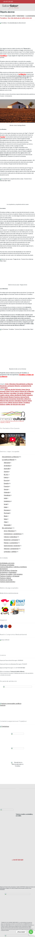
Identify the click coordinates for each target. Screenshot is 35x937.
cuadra (2, 395)
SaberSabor (20, 16)
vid (11, 404)
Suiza (5, 519)
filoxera (10, 397)
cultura (12, 395)
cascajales (13, 393)
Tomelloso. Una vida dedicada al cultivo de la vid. (16, 18)
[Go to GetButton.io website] (31, 935)
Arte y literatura (10, 384)
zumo (23, 404)
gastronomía (4, 399)
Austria (6, 472)
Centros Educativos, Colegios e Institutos (13, 567)
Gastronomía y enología (12, 546)
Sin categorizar (7, 528)
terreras (15, 403)
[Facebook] (21, 1)
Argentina (7, 466)
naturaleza (17, 401)
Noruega (7, 510)
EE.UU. (6, 475)
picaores (24, 401)
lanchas (11, 401)
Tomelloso (26, 403)
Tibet (5, 522)
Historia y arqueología (21, 386)
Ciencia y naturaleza (10, 537)
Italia (5, 507)
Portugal (6, 513)
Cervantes (20, 393)
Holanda (6, 492)
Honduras (7, 495)
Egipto (6, 478)
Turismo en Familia (6, 580)
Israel (5, 504)
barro (2, 393)
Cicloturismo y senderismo (12, 534)
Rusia (5, 516)
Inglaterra (7, 501)
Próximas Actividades (7, 565)
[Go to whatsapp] (31, 932)
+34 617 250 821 (8, 2)
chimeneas (27, 393)
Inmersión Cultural (23, 399)
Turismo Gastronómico (7, 582)
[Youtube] (31, 1)
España (6, 483)
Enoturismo (4, 569)
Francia (6, 486)
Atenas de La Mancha (26, 391)
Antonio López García (23, 390)
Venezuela (7, 525)
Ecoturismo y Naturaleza (8, 572)
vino (19, 404)
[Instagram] (28, 1)
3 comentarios (30, 16)
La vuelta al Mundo (8, 460)
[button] (25, 7)
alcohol (13, 390)
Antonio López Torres (7, 391)
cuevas (7, 395)
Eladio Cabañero (27, 395)
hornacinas (12, 399)
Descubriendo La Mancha (24, 384)
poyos (5, 403)
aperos (17, 391)
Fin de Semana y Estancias (8, 571)
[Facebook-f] (13, 866)
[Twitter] (25, 1)
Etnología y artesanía (7, 386)
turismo (2, 404)
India (5, 498)
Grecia (6, 489)
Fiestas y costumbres (11, 543)
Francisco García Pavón (21, 397)
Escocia (6, 480)
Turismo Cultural (5, 578)
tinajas (20, 403)
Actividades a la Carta (7, 563)
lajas (7, 401)
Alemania (7, 463)
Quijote (10, 403)
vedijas (8, 404)
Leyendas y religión (10, 552)
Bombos (6, 393)
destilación (18, 395)
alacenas (7, 390)
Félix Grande (4, 397)
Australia (7, 469)
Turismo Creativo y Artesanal (9, 576)
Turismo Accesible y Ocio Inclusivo (11, 574)
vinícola (15, 404)
